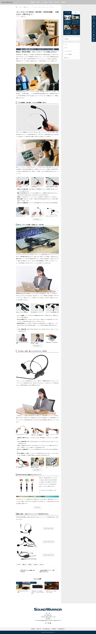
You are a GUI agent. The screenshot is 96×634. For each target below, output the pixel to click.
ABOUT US (57, 2)
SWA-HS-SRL (20, 297)
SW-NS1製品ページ (37, 469)
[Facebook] (48, 623)
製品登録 (63, 2)
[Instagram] (45, 623)
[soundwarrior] (7, 2)
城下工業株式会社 (48, 615)
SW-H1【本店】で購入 (48, 528)
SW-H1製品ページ (37, 219)
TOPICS (50, 2)
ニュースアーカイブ (67, 51)
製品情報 (32, 2)
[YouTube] (50, 623)
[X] (47, 623)
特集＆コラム (23, 16)
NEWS (38, 2)
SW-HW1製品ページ (37, 345)
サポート (66, 47)
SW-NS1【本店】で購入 (48, 555)
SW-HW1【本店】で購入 (49, 541)
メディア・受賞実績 (67, 54)
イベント (66, 44)
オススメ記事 (44, 2)
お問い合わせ (37, 507)
